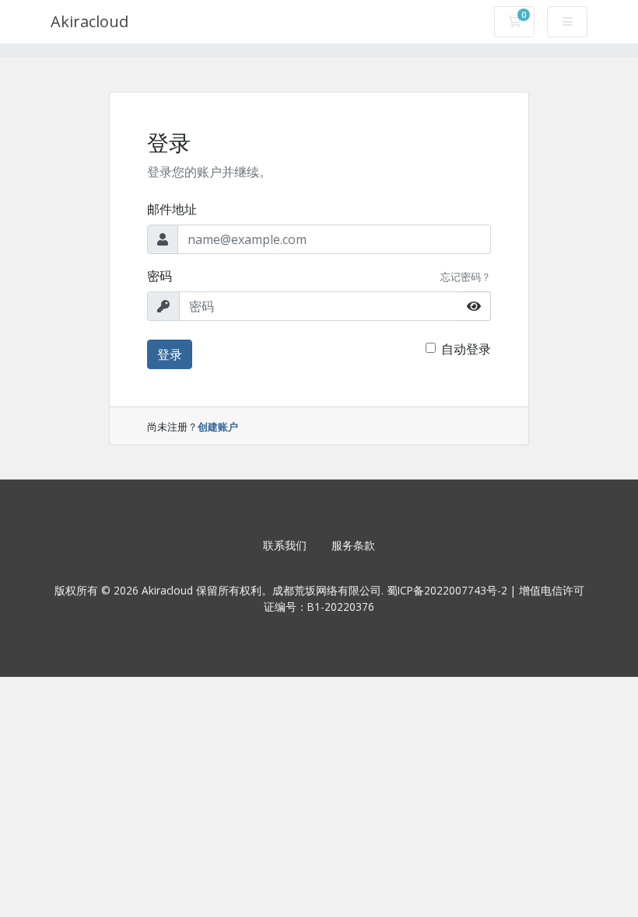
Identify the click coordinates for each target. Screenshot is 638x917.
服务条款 (353, 545)
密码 (159, 275)
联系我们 (285, 545)
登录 (169, 354)
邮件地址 (172, 209)
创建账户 (218, 427)
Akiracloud (89, 21)
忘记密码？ (465, 277)
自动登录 (466, 348)
